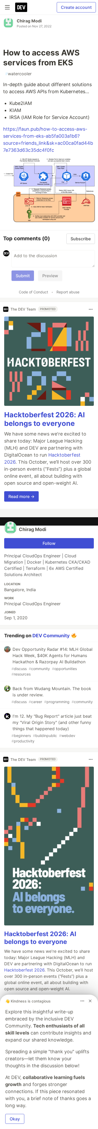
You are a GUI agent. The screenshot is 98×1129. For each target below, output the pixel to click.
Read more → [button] (21, 496)
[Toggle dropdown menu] (91, 309)
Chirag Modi (29, 20)
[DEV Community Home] (21, 7)
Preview (50, 275)
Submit (23, 275)
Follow (49, 543)
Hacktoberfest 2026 (24, 970)
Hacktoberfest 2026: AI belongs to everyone (44, 419)
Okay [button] (15, 1118)
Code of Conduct (33, 292)
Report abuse (67, 292)
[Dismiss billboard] (90, 1001)
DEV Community (51, 635)
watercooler (18, 73)
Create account (76, 7)
